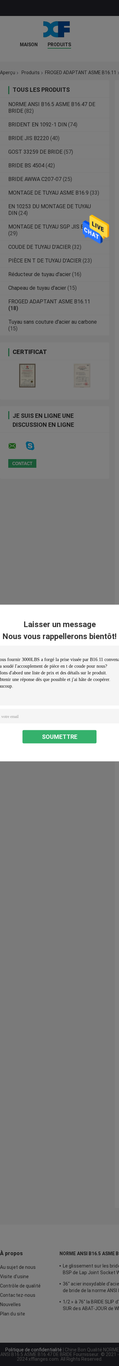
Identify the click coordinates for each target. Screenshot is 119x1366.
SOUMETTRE (59, 736)
